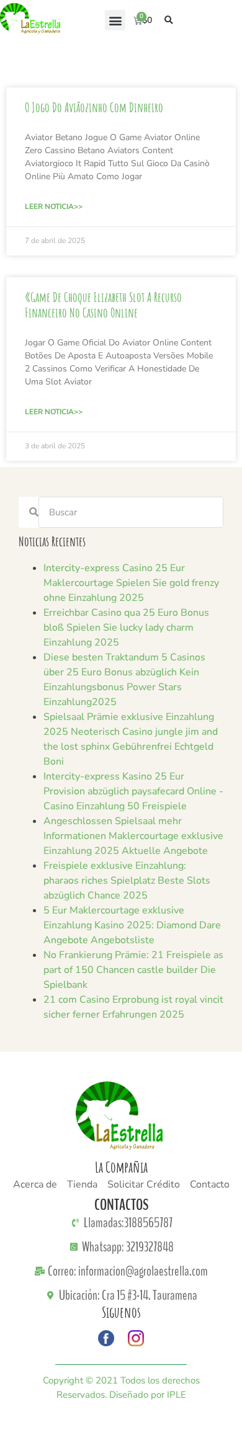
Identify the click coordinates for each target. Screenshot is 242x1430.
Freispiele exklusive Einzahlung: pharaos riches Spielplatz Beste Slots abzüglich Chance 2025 (126, 880)
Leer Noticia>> (54, 206)
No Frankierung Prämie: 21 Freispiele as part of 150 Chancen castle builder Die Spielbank (133, 970)
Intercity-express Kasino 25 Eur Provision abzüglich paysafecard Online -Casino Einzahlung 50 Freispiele (133, 791)
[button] (115, 20)
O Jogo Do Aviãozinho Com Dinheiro (94, 107)
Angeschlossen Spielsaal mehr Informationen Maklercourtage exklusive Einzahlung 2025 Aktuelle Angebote (133, 836)
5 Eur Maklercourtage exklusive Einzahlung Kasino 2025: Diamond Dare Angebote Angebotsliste (132, 925)
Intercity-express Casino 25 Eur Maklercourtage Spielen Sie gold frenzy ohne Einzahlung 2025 (131, 583)
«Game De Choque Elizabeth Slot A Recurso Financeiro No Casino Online (103, 305)
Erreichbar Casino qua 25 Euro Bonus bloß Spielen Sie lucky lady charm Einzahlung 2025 (126, 627)
